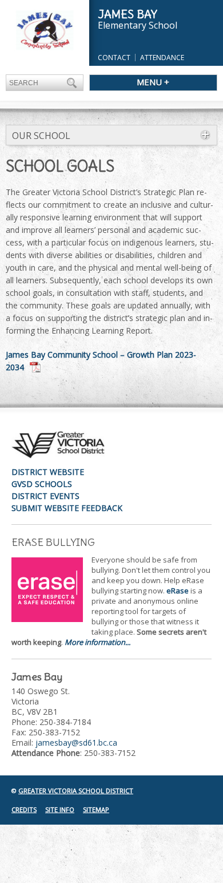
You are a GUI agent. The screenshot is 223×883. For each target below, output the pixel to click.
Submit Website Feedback (66, 507)
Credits (24, 809)
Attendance (162, 57)
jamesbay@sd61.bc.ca (76, 742)
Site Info (59, 809)
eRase (177, 590)
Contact (114, 57)
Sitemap (96, 809)
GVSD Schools (41, 483)
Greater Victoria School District (75, 790)
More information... (97, 642)
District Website (47, 471)
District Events (45, 495)
